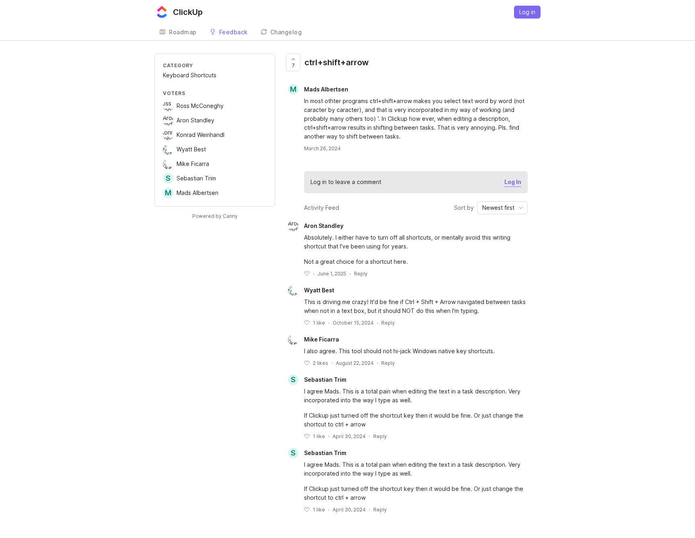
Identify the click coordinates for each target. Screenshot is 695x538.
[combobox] (502, 207)
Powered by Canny (215, 216)
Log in (527, 11)
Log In (512, 181)
